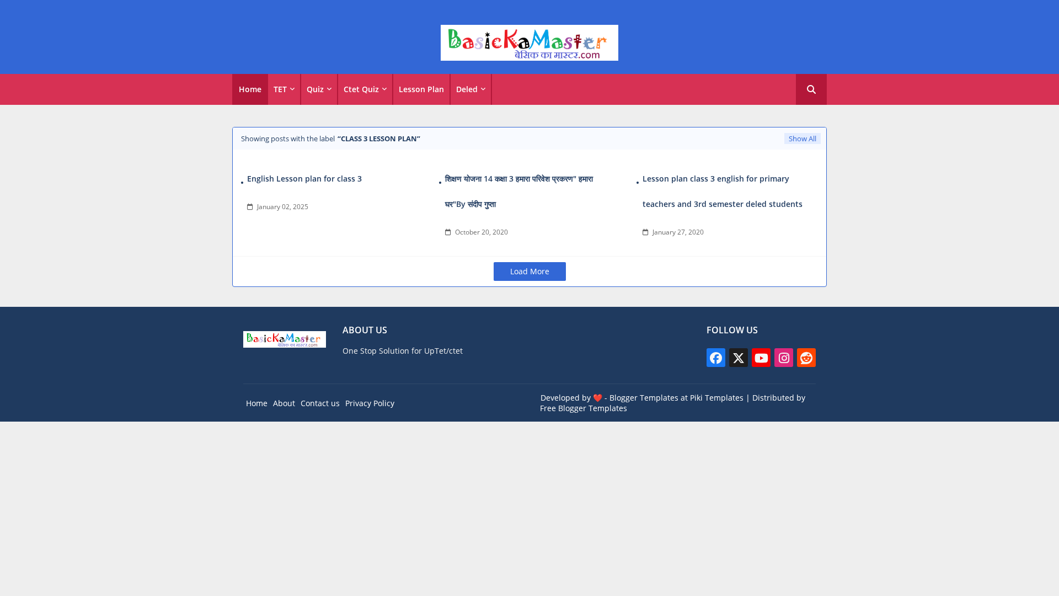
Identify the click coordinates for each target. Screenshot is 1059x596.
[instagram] (783, 357)
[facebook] (716, 357)
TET (280, 89)
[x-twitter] (738, 357)
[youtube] (761, 357)
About (284, 403)
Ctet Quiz (361, 89)
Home (250, 89)
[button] (811, 89)
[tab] (250, 89)
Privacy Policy (369, 403)
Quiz (315, 89)
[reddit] (806, 357)
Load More (529, 271)
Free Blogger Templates (583, 408)
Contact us (320, 403)
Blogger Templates (643, 397)
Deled (467, 89)
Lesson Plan (421, 89)
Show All (802, 138)
